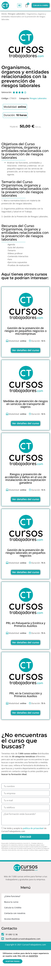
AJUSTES (33, 956)
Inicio (4, 13)
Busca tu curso (11, 902)
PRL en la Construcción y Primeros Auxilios (25, 694)
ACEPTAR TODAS (13, 961)
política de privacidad (33, 828)
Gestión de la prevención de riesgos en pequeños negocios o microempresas (26, 331)
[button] (19, 5)
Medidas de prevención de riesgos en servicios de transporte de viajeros (25, 404)
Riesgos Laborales (16, 13)
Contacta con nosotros (14, 913)
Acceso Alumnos (12, 919)
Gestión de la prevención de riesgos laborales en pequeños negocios (25, 552)
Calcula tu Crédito (12, 907)
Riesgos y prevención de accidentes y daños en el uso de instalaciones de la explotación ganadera (25, 478)
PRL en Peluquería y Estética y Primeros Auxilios (25, 624)
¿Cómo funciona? (12, 896)
